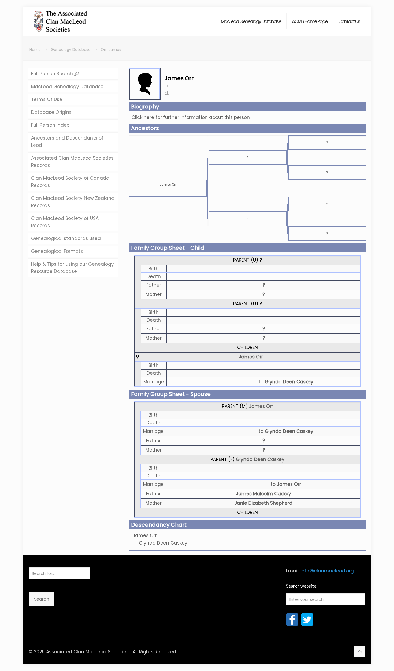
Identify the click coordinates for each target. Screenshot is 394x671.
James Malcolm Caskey (263, 493)
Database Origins (51, 112)
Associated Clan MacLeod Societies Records (72, 161)
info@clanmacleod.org (327, 571)
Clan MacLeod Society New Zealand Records (72, 202)
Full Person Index (50, 125)
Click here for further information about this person (191, 117)
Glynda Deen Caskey (260, 459)
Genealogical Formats (57, 251)
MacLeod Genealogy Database (67, 86)
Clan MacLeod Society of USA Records (65, 222)
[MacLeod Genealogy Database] (60, 19)
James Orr (251, 357)
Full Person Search (52, 73)
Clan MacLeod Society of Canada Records (70, 182)
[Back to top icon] (359, 651)
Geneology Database (71, 49)
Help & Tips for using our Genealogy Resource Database (72, 268)
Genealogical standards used (66, 238)
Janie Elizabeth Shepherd (263, 503)
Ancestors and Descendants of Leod (67, 141)
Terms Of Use (46, 99)
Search (41, 599)
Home (35, 49)
